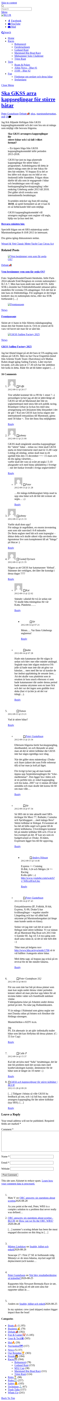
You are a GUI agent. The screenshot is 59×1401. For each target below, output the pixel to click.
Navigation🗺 (15, 1346)
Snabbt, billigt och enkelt (32, 1303)
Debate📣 (24, 113)
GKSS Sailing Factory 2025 (16, 346)
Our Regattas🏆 (16, 1353)
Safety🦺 (13, 1383)
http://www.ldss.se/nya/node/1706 (31, 950)
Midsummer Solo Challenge (28, 55)
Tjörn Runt (20, 58)
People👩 (13, 1356)
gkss (33, 113)
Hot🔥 (11, 1342)
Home (11, 38)
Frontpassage (8, 316)
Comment (7, 1129)
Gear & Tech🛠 (16, 1338)
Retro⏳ (12, 1377)
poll (3, 116)
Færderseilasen (22, 47)
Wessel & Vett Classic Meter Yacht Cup (21, 243)
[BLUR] (6, 15)
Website (5, 1168)
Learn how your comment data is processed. (27, 1182)
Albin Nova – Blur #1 (25, 67)
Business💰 (14, 1328)
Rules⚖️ (12, 1380)
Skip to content (9, 2)
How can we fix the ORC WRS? (36, 1220)
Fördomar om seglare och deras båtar (33, 76)
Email (5, 1162)
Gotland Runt (21, 50)
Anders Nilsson (40, 857)
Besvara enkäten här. (13, 224)
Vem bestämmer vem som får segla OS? (23, 271)
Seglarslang (20, 79)
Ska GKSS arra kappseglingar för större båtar (28, 99)
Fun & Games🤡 (17, 1335)
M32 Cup (19, 1368)
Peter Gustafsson (10, 113)
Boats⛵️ (12, 1325)
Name (5, 1156)
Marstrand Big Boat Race (27, 53)
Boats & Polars (22, 64)
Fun (10, 73)
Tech (10, 61)
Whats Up (13, 1392)
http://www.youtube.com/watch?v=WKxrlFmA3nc (38, 879)
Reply (11, 424)
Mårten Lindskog (17, 1246)
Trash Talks (14, 1389)
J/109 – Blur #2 (22, 70)
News (4, 310)
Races (11, 41)
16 (7, 116)
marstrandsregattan (46, 113)
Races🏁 (12, 1359)
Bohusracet (20, 44)
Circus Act (48, 243)
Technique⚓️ (15, 1386)
